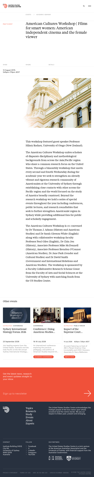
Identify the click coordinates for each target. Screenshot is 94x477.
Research (31, 411)
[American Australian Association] (56, 458)
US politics (7, 325)
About (29, 420)
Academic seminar (43, 14)
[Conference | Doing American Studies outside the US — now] (47, 315)
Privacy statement (10, 472)
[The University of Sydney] (74, 458)
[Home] (5, 6)
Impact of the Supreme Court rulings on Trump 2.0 (76, 330)
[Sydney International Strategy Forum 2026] (16, 315)
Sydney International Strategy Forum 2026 (14, 330)
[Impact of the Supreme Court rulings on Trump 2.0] (77, 315)
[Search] (84, 6)
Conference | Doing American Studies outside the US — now (45, 330)
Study (29, 414)
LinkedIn (31, 450)
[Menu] (89, 6)
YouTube (31, 454)
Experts (30, 423)
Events (29, 14)
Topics (29, 408)
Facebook (32, 446)
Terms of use (25, 472)
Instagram (32, 452)
